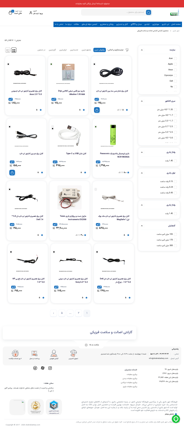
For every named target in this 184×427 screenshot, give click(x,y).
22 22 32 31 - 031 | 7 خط (159, 354)
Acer (171, 58)
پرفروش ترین (99, 49)
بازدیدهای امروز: (172, 369)
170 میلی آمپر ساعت (165, 240)
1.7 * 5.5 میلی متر (165, 121)
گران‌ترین (52, 49)
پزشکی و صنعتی (107, 24)
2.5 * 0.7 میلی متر (165, 126)
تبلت (148, 24)
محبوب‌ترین (86, 49)
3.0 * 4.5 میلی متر (165, 137)
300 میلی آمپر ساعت (165, 245)
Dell (171, 81)
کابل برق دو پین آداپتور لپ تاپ (31, 153)
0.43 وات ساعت (166, 192)
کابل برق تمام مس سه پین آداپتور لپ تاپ (112, 91)
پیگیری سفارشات (132, 374)
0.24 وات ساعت (166, 187)
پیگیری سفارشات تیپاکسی (129, 382)
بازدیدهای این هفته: (171, 377)
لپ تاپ (166, 24)
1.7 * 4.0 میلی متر (165, 115)
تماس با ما (59, 24)
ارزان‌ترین (63, 49)
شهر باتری (176, 30)
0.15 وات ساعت (166, 181)
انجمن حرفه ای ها (90, 24)
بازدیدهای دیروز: (172, 373)
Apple (170, 64)
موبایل (156, 24)
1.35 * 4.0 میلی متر (165, 109)
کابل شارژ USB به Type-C (76, 153)
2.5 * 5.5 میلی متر (165, 132)
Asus (170, 69)
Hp (172, 86)
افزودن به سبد (97, 110)
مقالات (76, 24)
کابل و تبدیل (123, 24)
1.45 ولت (169, 160)
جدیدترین (74, 49)
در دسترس (41, 49)
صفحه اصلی (176, 24)
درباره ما (68, 24)
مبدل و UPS (137, 24)
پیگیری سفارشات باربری (130, 386)
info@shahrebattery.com (158, 358)
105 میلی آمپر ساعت (165, 234)
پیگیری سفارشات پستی (130, 378)
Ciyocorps (168, 75)
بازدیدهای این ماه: (171, 381)
